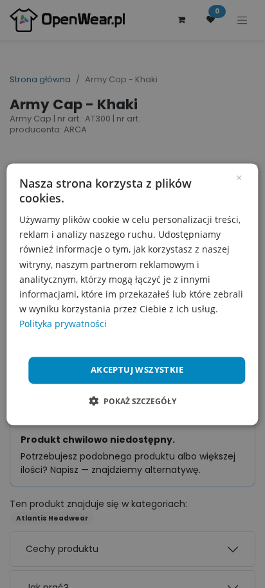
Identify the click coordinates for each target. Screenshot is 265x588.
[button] (132, 401)
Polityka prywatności (63, 323)
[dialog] (132, 294)
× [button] (239, 177)
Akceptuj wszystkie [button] (137, 369)
